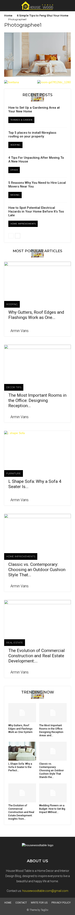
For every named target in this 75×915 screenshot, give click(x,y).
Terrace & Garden (21, 119)
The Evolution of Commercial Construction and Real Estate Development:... (36, 655)
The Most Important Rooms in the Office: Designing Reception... (37, 400)
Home (8, 15)
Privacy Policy (61, 902)
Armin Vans (19, 330)
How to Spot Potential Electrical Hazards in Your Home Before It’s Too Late (36, 211)
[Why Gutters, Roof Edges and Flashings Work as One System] (37, 278)
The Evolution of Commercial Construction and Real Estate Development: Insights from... (21, 812)
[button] (69, 5)
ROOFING (15, 144)
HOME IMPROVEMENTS (23, 223)
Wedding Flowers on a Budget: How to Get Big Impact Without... (52, 809)
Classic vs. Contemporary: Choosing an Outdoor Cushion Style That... (36, 569)
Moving (15, 195)
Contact (21, 902)
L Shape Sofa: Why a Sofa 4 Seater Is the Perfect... (20, 767)
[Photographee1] (37, 75)
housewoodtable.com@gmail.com (45, 890)
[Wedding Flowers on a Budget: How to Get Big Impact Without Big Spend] (53, 792)
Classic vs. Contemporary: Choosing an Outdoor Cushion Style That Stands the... (51, 770)
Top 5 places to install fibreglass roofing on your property (32, 134)
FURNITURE (13, 473)
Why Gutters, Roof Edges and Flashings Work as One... (36, 315)
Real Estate (14, 642)
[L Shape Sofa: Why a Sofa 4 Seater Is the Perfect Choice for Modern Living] (37, 447)
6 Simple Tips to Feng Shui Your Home (42, 15)
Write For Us (39, 902)
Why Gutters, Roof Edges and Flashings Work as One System (20, 729)
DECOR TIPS (13, 387)
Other (14, 170)
